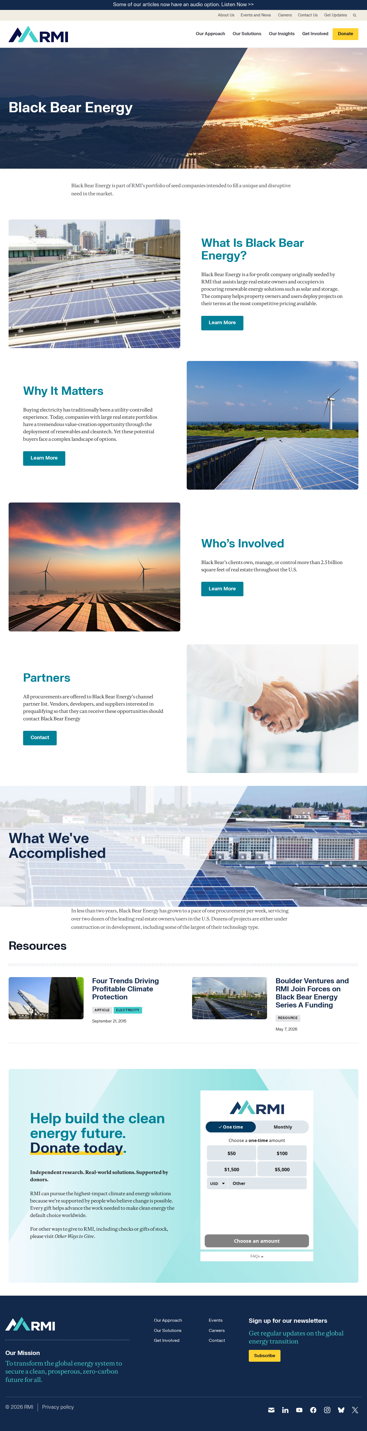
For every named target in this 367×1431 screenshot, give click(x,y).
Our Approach (210, 34)
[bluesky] (341, 1410)
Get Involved (315, 34)
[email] (271, 1410)
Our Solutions (247, 34)
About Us (226, 15)
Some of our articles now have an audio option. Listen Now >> (183, 5)
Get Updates (335, 15)
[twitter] (355, 1410)
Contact (217, 1340)
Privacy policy (58, 1407)
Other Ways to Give (74, 1236)
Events (215, 1320)
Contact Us (308, 15)
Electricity (128, 1010)
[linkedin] (285, 1410)
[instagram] (327, 1410)
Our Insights (282, 34)
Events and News (256, 15)
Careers (285, 15)
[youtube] (299, 1410)
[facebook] (313, 1410)
